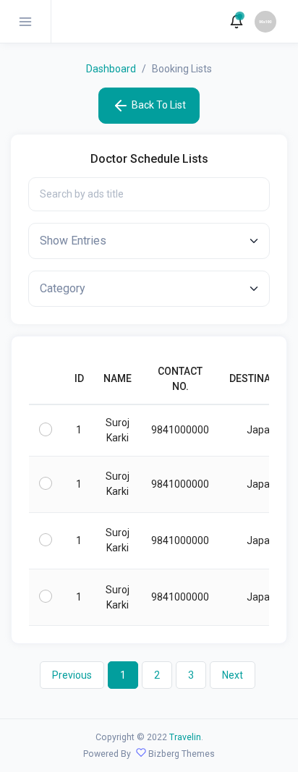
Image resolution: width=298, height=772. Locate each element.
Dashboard (111, 69)
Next (232, 675)
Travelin (185, 737)
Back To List (157, 105)
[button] (236, 21)
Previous (72, 675)
